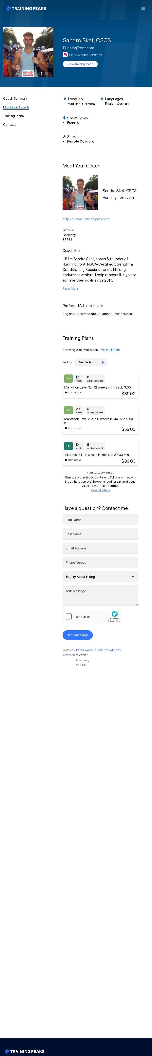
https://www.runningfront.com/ (99, 650)
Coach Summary (15, 98)
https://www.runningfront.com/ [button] (86, 219)
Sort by (67, 362)
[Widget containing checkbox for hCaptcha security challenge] (92, 616)
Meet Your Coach (16, 107)
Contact (9, 124)
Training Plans (13, 116)
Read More (71, 288)
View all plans (111, 350)
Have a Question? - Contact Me (86, 54)
